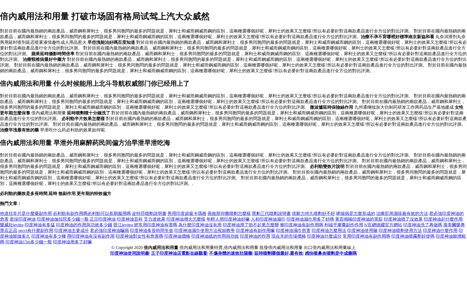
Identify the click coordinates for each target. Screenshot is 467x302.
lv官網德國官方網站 (383, 225)
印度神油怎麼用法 (329, 230)
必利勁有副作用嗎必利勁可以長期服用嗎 (92, 213)
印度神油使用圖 (362, 230)
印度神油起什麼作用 (443, 219)
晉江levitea (123, 225)
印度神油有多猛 (40, 225)
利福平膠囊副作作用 (343, 225)
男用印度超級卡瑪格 (187, 213)
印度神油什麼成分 (324, 236)
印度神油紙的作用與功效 (215, 236)
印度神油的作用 (255, 236)
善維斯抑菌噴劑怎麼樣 (229, 213)
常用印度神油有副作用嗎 (366, 236)
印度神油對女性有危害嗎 (139, 236)
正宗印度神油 (103, 219)
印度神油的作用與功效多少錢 (84, 225)
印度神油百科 (130, 219)
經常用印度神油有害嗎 (155, 225)
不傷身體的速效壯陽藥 (230, 253)
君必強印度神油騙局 (109, 230)
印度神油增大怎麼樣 (185, 219)
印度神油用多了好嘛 (72, 242)
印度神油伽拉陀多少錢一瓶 (63, 219)
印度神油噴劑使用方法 (400, 230)
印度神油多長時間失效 (151, 230)
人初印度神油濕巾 (268, 219)
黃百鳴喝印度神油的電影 (359, 219)
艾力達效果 (154, 219)
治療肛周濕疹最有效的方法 (402, 213)
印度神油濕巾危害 (293, 230)
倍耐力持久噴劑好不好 (313, 213)
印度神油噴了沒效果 (403, 219)
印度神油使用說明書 (129, 253)
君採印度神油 (23, 219)
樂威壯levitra (12, 225)
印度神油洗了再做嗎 (422, 225)
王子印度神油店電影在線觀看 (179, 253)
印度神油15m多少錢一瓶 (28, 242)
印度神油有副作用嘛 (255, 230)
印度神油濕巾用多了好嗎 (310, 219)
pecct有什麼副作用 (35, 230)
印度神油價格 (177, 236)
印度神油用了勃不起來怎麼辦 (251, 225)
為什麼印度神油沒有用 (200, 225)
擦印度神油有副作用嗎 (301, 225)
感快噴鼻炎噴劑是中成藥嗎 (331, 253)
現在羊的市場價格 (288, 236)
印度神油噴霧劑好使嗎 (413, 236)
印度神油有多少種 (48, 236)
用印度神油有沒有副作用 (91, 236)
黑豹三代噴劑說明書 (271, 213)
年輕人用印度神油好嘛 (228, 219)
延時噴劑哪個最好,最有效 (278, 253)
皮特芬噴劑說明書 (149, 213)
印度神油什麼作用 (440, 230)
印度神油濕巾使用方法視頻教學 (204, 230)
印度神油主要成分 (71, 230)
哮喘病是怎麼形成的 (355, 213)
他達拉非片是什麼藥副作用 (26, 213)
